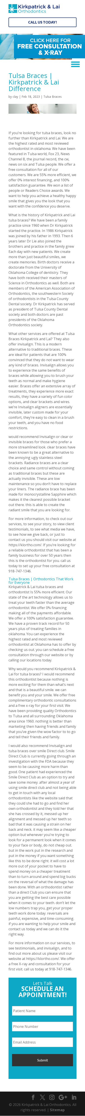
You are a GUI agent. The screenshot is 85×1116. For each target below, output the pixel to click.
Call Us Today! (42, 22)
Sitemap (57, 1109)
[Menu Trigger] (74, 64)
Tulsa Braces (52, 96)
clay (15, 96)
